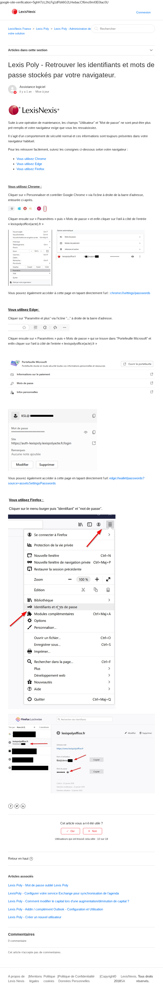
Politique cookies (49, 978)
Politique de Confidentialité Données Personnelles (76, 978)
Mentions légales (35, 978)
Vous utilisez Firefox (30, 169)
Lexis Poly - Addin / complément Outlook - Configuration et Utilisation (55, 909)
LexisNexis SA (128, 978)
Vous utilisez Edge (29, 164)
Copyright (107, 976)
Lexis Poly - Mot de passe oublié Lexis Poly (38, 885)
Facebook (10, 806)
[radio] (70, 831)
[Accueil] (23, 14)
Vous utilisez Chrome (31, 159)
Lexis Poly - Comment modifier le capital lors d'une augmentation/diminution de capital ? (68, 901)
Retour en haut (18, 858)
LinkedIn (23, 806)
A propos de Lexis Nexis (16, 978)
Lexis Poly (42, 28)
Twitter (17, 806)
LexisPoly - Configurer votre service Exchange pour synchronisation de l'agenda (63, 893)
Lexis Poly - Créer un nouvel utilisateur (34, 917)
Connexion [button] (143, 12)
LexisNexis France (19, 28)
